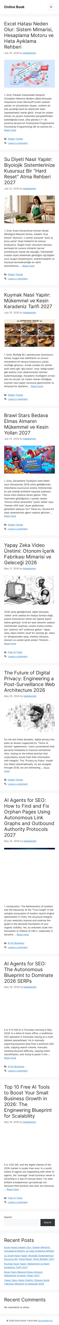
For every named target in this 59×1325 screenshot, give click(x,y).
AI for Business (16, 943)
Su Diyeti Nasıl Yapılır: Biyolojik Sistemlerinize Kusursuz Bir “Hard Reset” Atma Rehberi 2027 (29, 170)
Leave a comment (18, 143)
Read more (10, 130)
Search (8, 1217)
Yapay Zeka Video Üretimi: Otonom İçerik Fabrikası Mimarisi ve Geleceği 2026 (29, 553)
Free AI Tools (15, 652)
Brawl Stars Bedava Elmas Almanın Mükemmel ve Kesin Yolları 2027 (26, 424)
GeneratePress (45, 1320)
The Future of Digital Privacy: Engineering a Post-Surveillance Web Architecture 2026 (29, 681)
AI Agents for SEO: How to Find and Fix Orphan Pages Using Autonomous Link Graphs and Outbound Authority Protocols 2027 (29, 817)
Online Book (14, 7)
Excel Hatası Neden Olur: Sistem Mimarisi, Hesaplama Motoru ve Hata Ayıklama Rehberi (29, 35)
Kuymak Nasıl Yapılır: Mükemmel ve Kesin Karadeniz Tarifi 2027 (28, 300)
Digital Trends (15, 139)
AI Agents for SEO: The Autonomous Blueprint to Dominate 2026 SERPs (28, 972)
